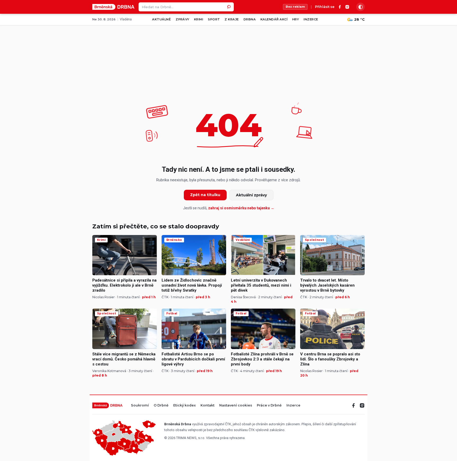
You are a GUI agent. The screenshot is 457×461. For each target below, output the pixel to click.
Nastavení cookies (235, 405)
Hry (295, 19)
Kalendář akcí (274, 19)
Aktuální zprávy (251, 195)
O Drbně (161, 405)
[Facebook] (340, 7)
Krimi (198, 19)
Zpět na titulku (205, 194)
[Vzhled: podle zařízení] (360, 7)
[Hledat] (229, 6)
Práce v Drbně (269, 405)
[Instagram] (347, 7)
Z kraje (232, 19)
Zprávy (182, 19)
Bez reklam (295, 6)
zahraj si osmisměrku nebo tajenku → (241, 208)
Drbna (250, 19)
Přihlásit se (325, 7)
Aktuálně (161, 19)
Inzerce (311, 19)
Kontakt (207, 405)
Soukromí (140, 405)
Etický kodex (184, 405)
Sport (214, 19)
